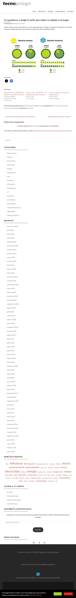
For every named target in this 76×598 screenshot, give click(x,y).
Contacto (70, 11)
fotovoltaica (9, 475)
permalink (29, 108)
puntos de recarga (47, 478)
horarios (65, 106)
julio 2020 (10, 312)
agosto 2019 (11, 335)
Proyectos (10, 196)
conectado (35, 126)
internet (41, 475)
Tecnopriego (11, 204)
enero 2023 (11, 257)
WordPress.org (12, 504)
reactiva (55, 478)
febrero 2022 (11, 269)
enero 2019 (11, 362)
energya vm (58, 471)
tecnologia (32, 481)
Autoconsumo (12, 153)
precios (21, 478)
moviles (53, 475)
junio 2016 (10, 440)
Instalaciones (11, 188)
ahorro (66, 463)
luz (49, 475)
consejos (56, 467)
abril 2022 (10, 265)
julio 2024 (10, 230)
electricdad (58, 106)
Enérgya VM (11, 172)
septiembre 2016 (13, 436)
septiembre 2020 (13, 304)
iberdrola (22, 475)
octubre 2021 (11, 281)
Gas (8, 176)
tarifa (17, 108)
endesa (23, 472)
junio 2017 (10, 405)
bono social (44, 467)
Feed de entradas (13, 496)
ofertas (65, 475)
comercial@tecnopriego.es (46, 564)
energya (49, 472)
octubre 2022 (11, 261)
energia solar (42, 472)
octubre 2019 (11, 331)
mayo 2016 (11, 444)
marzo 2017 (11, 416)
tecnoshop (50, 481)
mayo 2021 (11, 288)
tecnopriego (41, 481)
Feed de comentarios (14, 500)
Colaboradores (60, 11)
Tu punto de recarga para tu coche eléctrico (19, 116)
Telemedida (11, 211)
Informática (11, 184)
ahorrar (58, 464)
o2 (8, 192)
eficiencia (63, 467)
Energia (40, 106)
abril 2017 (10, 413)
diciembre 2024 (12, 226)
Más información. (36, 595)
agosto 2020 (11, 308)
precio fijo (15, 478)
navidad (12, 108)
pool (70, 475)
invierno (6, 108)
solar (21, 481)
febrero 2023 (11, 253)
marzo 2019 (11, 354)
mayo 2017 (11, 409)
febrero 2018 (11, 385)
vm (56, 481)
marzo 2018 (11, 382)
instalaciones (32, 475)
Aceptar (58, 594)
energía (67, 471)
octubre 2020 (11, 300)
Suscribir (38, 530)
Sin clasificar (11, 200)
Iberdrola (10, 180)
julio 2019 (10, 339)
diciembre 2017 (12, 393)
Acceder (10, 492)
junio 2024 (10, 234)
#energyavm (29, 463)
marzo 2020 (11, 316)
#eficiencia (16, 463)
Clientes (26, 106)
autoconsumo (32, 467)
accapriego (51, 464)
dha (53, 106)
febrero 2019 (11, 358)
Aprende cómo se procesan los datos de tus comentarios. (53, 131)
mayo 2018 (11, 374)
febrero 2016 (11, 447)
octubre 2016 (11, 432)
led (45, 475)
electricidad (12, 471)
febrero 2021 (11, 292)
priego (27, 478)
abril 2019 (10, 350)
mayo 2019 (11, 347)
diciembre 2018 (12, 366)
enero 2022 (11, 273)
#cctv (7, 464)
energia (32, 471)
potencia (8, 478)
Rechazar (68, 594)
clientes (50, 467)
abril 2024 (10, 238)
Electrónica (42, 11)
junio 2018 (10, 370)
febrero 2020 (11, 319)
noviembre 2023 (12, 246)
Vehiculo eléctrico (13, 215)
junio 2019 (10, 343)
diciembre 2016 (12, 424)
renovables (64, 477)
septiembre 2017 (13, 401)
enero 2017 (11, 420)
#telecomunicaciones (42, 464)
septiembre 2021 (13, 284)
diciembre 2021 (12, 277)
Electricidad (33, 106)
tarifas (26, 481)
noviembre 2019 (12, 327)
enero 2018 (11, 389)
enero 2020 (11, 323)
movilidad (59, 475)
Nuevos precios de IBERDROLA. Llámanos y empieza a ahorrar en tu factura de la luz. (14, 94)
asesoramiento (16, 467)
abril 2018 (10, 378)
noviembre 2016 (12, 428)
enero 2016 (11, 451)
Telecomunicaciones (14, 207)
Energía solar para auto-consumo (60, 116)
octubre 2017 (11, 397)
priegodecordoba (35, 478)
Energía (50, 11)
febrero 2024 (11, 242)
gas (15, 475)
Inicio (34, 11)
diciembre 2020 (12, 296)
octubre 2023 (11, 250)
